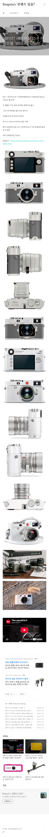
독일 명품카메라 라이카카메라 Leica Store (17, 662)
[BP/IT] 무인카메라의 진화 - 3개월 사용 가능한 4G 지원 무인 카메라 (19, 726)
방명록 (26, 13)
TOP (44, 829)
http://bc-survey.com (13, 675)
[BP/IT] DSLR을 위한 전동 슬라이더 (17, 722)
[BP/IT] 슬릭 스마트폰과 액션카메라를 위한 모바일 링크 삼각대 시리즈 (20, 728)
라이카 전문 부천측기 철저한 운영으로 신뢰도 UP (17, 678)
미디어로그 (14, 13)
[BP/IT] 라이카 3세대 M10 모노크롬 (17, 710)
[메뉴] (44, 4)
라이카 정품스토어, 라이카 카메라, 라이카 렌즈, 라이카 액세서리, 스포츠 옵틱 (17, 666)
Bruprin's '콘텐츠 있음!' (19, 4)
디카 (10, 704)
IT (6, 704)
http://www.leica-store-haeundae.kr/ (19, 659)
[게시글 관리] (14, 694)
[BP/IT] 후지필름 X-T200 (14, 708)
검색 (39, 4)
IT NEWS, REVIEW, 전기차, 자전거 (14, 796)
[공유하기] (11, 694)
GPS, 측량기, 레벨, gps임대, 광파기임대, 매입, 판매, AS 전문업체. (17, 682)
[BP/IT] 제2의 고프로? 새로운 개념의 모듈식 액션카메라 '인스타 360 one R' (19, 714)
